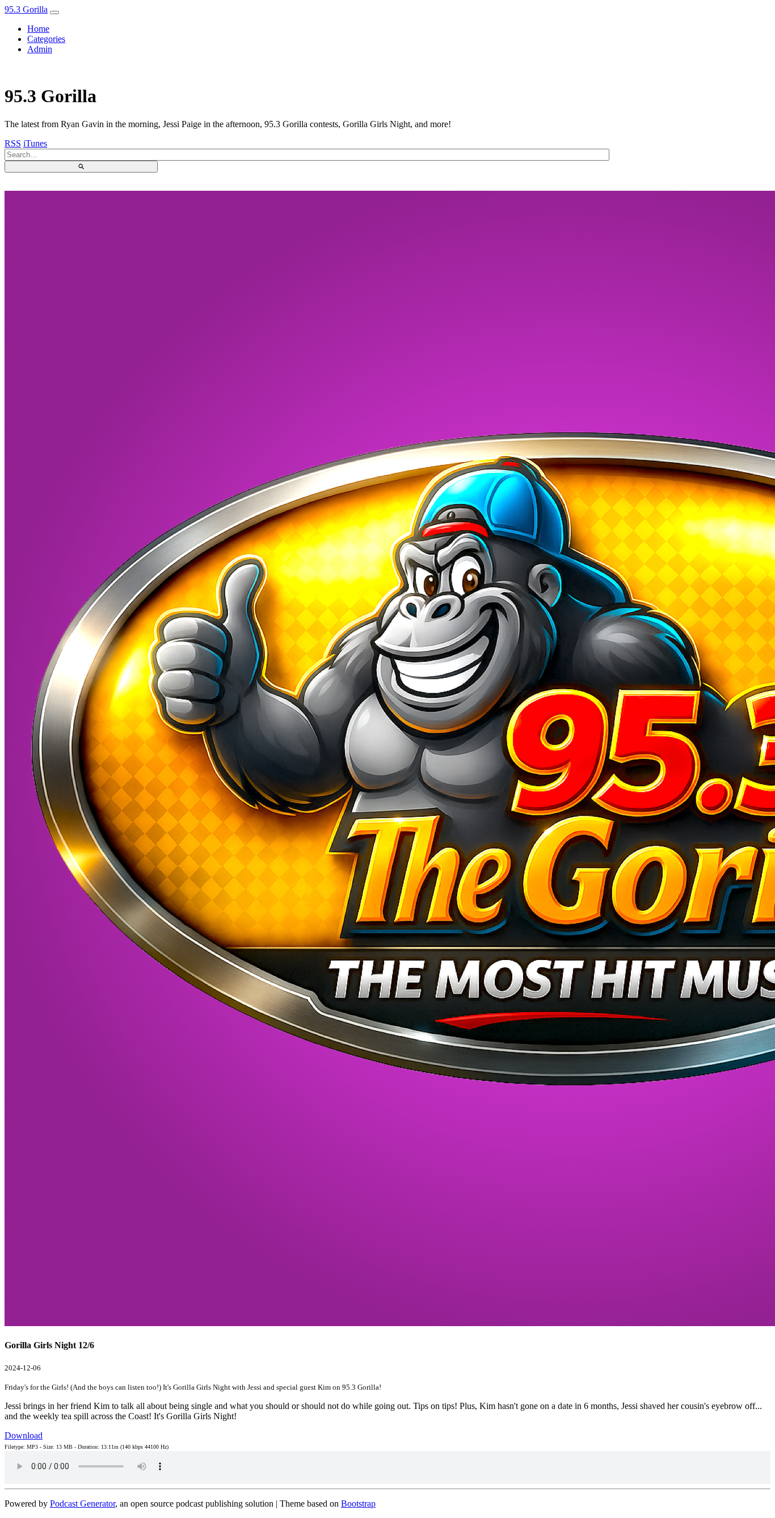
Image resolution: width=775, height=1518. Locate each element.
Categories (46, 39)
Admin (39, 49)
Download (24, 1435)
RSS (13, 143)
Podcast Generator (82, 1503)
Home (38, 28)
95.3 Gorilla (26, 9)
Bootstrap (358, 1503)
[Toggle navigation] (54, 12)
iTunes (35, 143)
